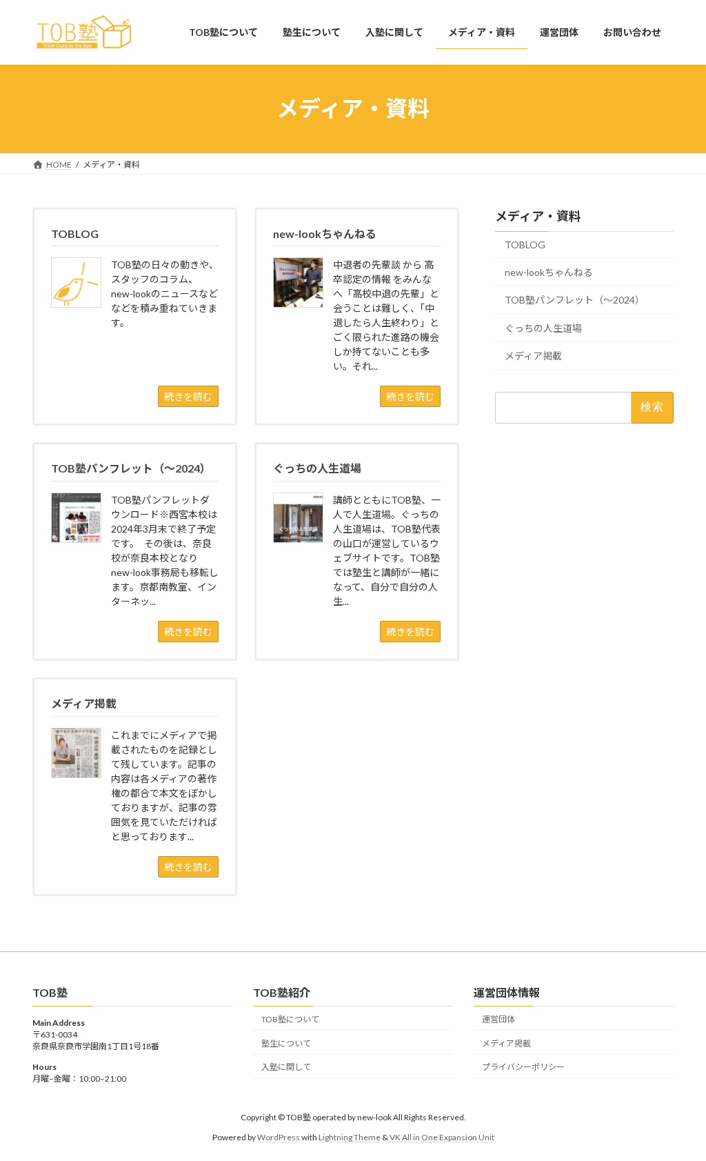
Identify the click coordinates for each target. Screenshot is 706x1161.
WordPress (278, 1137)
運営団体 (498, 1019)
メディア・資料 (538, 216)
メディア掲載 (533, 355)
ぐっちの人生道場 (543, 327)
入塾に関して (286, 1067)
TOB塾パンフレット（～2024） (575, 300)
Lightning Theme (350, 1137)
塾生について (286, 1043)
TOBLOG (525, 244)
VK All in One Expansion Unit (442, 1137)
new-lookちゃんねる (549, 271)
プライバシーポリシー (523, 1067)
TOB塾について (290, 1019)
